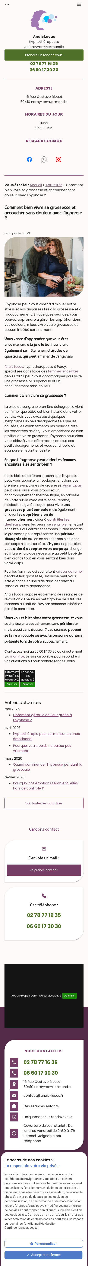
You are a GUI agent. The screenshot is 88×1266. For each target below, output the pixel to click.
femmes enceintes (63, 371)
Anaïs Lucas (13, 366)
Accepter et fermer (45, 1255)
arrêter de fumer (69, 571)
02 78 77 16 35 (44, 64)
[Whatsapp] (44, 159)
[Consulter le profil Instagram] (58, 159)
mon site (17, 656)
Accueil (36, 185)
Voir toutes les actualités (43, 803)
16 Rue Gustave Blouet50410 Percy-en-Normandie (43, 99)
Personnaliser (45, 1244)
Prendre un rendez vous (44, 55)
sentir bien (60, 524)
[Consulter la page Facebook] (29, 159)
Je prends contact (44, 870)
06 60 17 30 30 (43, 70)
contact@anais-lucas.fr (43, 1095)
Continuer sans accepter (21, 1227)
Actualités (53, 185)
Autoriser (12, 684)
